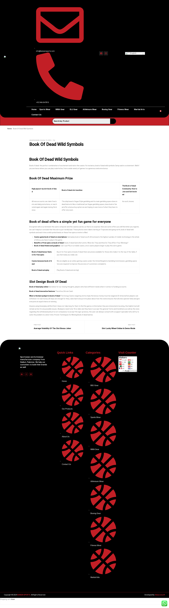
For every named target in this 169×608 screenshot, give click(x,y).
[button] (46, 109)
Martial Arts (139, 109)
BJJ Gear (74, 109)
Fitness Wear (123, 109)
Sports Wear (44, 109)
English (133, 53)
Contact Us (36, 115)
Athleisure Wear (90, 109)
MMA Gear (60, 109)
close (13, 599)
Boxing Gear (107, 109)
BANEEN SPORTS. (24, 595)
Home (34, 109)
